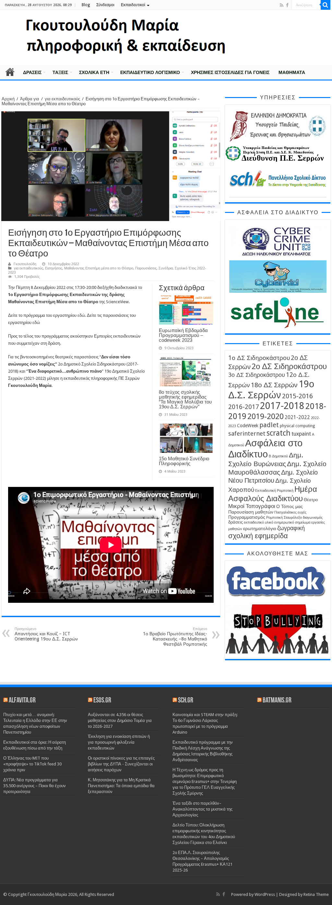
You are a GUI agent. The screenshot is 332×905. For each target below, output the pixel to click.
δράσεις (235, 522)
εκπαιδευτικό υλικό (258, 522)
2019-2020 (265, 416)
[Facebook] (287, 5)
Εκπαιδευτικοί (133, 5)
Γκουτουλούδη (25, 264)
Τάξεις (60, 72)
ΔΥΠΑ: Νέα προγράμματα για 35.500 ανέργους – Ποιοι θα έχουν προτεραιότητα (34, 785)
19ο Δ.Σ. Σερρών (271, 389)
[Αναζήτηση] (325, 5)
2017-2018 (282, 406)
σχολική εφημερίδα (258, 536)
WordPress (265, 894)
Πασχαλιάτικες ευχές (290, 512)
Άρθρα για (29, 98)
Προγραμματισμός (246, 517)
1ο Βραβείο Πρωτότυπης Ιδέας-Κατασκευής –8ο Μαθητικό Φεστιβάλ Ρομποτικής (175, 637)
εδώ (81, 315)
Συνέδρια (166, 268)
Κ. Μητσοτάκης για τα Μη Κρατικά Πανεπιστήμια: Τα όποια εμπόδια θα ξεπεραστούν (121, 785)
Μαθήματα (292, 72)
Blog (86, 5)
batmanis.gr (277, 700)
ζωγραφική (291, 528)
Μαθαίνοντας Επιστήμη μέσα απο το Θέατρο (98, 268)
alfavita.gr (22, 700)
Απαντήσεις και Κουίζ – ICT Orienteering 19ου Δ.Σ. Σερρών (46, 634)
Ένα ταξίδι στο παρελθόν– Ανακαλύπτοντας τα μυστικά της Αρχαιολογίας (202, 809)
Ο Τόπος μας (289, 506)
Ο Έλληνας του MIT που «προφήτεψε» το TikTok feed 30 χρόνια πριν (32, 764)
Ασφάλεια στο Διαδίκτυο (265, 449)
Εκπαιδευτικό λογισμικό (150, 72)
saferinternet (247, 433)
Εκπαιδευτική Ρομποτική (274, 491)
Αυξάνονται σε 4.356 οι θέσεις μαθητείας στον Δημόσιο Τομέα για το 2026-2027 (120, 720)
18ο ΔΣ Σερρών (274, 385)
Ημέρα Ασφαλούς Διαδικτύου (272, 493)
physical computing (297, 425)
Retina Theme (316, 894)
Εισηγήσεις (53, 268)
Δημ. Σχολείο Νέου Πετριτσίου (273, 476)
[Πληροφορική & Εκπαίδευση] (166, 37)
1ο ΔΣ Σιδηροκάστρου (259, 358)
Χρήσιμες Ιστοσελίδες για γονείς (230, 72)
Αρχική (10, 72)
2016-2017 (243, 407)
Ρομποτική (274, 517)
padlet (269, 425)
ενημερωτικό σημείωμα (292, 522)
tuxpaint (301, 434)
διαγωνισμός (313, 517)
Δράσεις (32, 72)
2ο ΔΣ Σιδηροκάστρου (289, 366)
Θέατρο (311, 499)
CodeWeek (247, 425)
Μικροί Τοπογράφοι (251, 506)
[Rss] (281, 5)
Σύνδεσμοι (105, 5)
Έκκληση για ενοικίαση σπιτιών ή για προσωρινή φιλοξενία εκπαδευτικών (119, 742)
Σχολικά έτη (94, 72)
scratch (278, 433)
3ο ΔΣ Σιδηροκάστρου (256, 374)
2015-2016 (297, 396)
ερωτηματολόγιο (259, 528)
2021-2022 (297, 417)
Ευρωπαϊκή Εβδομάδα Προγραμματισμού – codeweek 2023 (183, 335)
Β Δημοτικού (278, 456)
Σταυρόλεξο (293, 517)
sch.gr (185, 700)
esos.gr (102, 700)
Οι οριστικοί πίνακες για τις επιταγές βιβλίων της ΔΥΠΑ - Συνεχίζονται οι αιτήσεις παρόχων (121, 764)
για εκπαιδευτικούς (62, 98)
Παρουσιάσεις (146, 268)
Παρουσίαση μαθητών (250, 511)
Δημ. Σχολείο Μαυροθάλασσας (277, 468)
